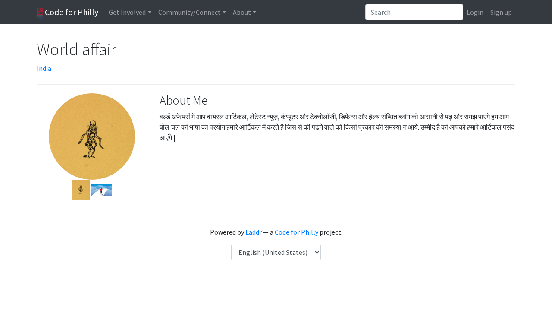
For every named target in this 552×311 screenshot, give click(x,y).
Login (475, 12)
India (44, 68)
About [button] (242, 12)
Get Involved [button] (127, 12)
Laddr (253, 232)
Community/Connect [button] (189, 12)
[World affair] (81, 189)
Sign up (501, 12)
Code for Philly (70, 11)
